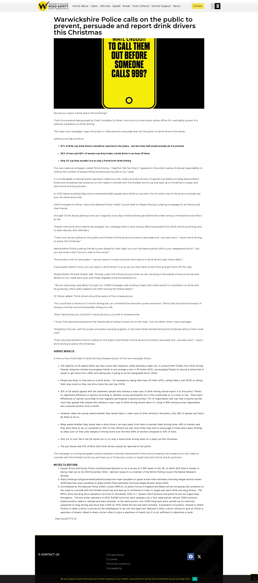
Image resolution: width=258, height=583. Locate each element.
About (85, 6)
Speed (116, 6)
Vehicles (105, 6)
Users (94, 6)
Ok (195, 579)
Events (156, 6)
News (176, 6)
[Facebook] (190, 556)
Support (166, 6)
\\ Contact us (48, 554)
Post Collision (141, 6)
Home (76, 6)
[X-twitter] (199, 556)
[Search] (218, 6)
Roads (126, 6)
